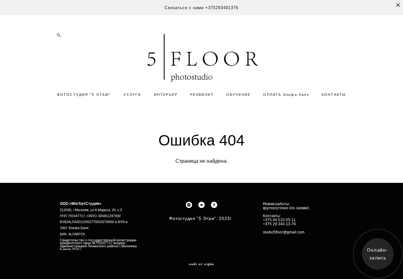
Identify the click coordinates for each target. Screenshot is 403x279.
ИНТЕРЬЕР (166, 94)
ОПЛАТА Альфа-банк (286, 94)
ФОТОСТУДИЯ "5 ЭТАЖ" (84, 94)
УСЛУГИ (132, 94)
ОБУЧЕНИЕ (238, 94)
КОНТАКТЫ (334, 94)
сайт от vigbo (201, 264)
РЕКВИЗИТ (202, 94)
